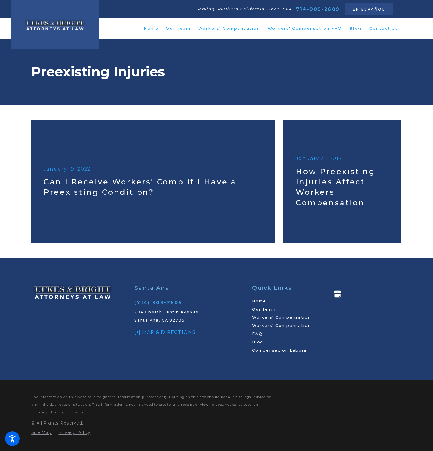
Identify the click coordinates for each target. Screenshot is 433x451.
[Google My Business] (337, 294)
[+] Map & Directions (165, 332)
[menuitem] (151, 28)
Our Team (264, 309)
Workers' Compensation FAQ (281, 329)
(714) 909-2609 (158, 302)
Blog (258, 342)
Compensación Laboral (280, 350)
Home (259, 301)
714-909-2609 (318, 9)
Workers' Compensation (281, 317)
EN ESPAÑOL (368, 9)
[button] (12, 438)
